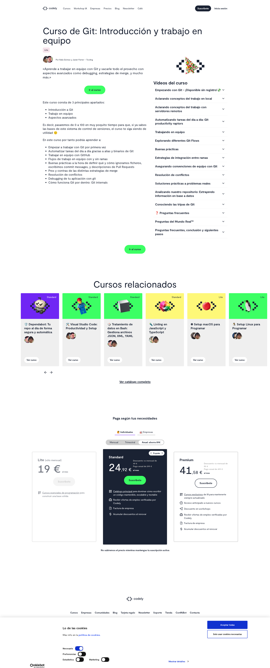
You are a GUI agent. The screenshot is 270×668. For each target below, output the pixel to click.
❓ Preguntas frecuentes (172, 213)
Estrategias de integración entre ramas (181, 157)
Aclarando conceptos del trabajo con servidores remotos (180, 109)
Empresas (95, 8)
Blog (117, 8)
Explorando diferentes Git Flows (177, 140)
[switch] (82, 654)
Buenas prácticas (166, 149)
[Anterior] (45, 372)
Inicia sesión (220, 8)
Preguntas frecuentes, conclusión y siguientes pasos (186, 232)
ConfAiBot (181, 612)
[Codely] (51, 8)
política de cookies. (90, 635)
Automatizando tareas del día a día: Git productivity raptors (181, 121)
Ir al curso (95, 89)
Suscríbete (203, 8)
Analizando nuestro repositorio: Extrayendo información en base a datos (185, 193)
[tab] (125, 432)
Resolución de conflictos (172, 175)
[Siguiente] (51, 372)
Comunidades (102, 612)
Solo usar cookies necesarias (227, 634)
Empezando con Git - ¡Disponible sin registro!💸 (188, 90)
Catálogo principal (122, 491)
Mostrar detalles (177, 661)
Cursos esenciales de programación (60, 492)
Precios (108, 8)
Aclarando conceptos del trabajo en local (183, 98)
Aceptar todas (227, 625)
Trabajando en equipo (170, 132)
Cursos (66, 8)
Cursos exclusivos (193, 494)
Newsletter (128, 8)
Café (140, 8)
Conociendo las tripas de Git (174, 204)
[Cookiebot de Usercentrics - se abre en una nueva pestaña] (37, 666)
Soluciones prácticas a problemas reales (182, 183)
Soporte (157, 612)
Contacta (195, 612)
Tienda (168, 612)
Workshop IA (80, 8)
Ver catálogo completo (135, 381)
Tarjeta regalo (128, 612)
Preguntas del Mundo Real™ (174, 221)
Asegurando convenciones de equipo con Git (186, 166)
